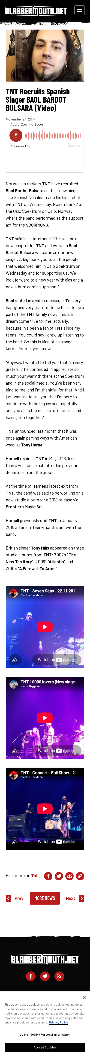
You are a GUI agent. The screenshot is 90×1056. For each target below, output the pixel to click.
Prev (19, 898)
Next (70, 898)
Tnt (34, 875)
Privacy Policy (58, 1022)
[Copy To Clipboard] (80, 876)
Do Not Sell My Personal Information (45, 1034)
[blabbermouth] (36, 14)
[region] (45, 1023)
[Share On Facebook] (48, 876)
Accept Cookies (45, 1047)
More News (44, 898)
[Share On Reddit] (69, 876)
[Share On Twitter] (59, 876)
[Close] (84, 998)
